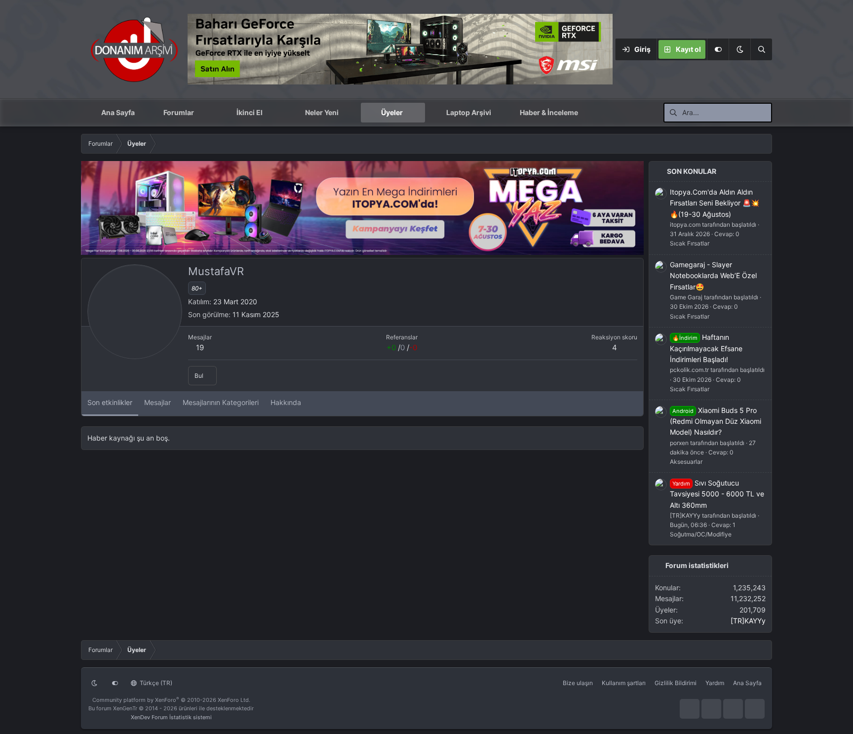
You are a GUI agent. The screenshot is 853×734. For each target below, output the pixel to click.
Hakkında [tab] (286, 402)
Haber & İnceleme (549, 112)
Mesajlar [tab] (157, 402)
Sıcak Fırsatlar (689, 243)
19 (200, 347)
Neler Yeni (322, 112)
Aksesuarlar (686, 461)
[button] (739, 49)
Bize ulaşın (578, 683)
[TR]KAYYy (748, 620)
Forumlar (178, 112)
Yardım (714, 683)
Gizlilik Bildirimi (676, 683)
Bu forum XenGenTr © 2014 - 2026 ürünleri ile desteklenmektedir (171, 708)
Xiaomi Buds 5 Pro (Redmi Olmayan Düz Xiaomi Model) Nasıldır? (715, 421)
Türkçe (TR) (155, 683)
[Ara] (761, 49)
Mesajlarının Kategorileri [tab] (221, 402)
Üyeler (392, 112)
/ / (402, 347)
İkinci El (249, 112)
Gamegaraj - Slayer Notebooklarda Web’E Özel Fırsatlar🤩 (713, 275)
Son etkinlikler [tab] (109, 402)
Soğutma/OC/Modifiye (701, 534)
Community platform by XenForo (171, 699)
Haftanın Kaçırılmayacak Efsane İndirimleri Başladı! (706, 348)
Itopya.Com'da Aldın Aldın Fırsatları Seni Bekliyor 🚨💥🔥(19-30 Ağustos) (714, 203)
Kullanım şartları (624, 683)
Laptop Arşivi (468, 112)
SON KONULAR (691, 171)
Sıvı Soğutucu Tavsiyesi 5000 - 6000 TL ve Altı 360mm (717, 494)
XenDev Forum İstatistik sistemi (171, 717)
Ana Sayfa (118, 112)
